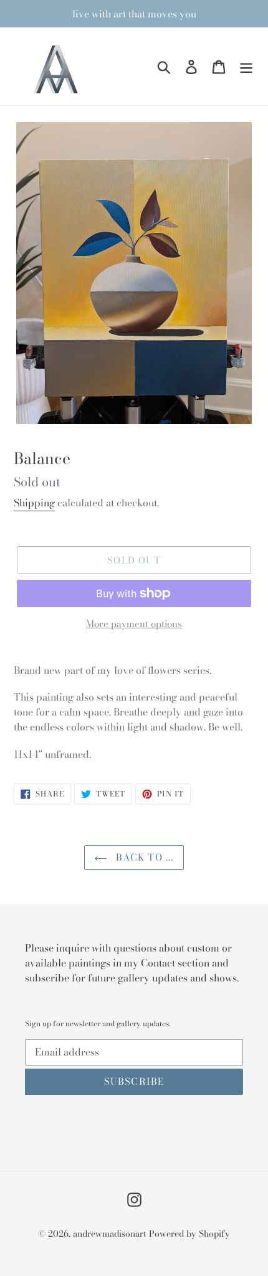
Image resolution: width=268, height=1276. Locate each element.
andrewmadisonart (109, 1234)
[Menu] (246, 66)
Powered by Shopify (189, 1234)
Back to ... (143, 857)
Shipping (34, 502)
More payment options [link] (134, 624)
